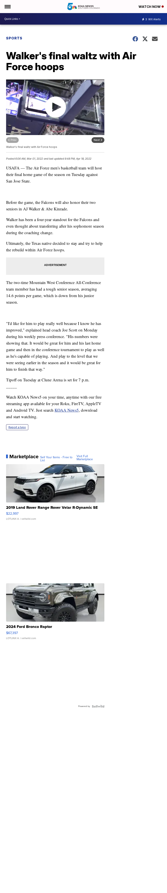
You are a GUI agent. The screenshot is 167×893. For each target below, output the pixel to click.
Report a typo (17, 427)
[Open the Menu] (7, 6)
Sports (14, 38)
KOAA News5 (67, 410)
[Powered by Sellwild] (98, 706)
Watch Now (150, 7)
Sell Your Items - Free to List (56, 459)
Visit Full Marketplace (85, 458)
